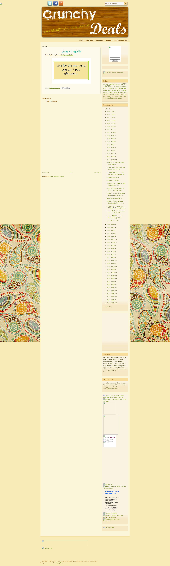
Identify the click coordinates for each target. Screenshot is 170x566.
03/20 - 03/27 (111, 270)
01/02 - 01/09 (111, 303)
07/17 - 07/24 (111, 157)
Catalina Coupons (121, 86)
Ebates (105, 88)
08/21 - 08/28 (111, 142)
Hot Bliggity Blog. (58, 563)
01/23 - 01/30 (111, 294)
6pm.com (105, 84)
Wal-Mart (119, 98)
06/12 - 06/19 (111, 233)
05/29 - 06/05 (111, 239)
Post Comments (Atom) (57, 176)
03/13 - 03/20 (111, 273)
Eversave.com (113, 88)
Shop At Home (112, 96)
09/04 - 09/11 (111, 136)
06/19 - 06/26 (111, 230)
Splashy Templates (78, 561)
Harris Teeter (113, 92)
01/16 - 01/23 (111, 297)
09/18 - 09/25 (111, 129)
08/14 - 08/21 (111, 145)
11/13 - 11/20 (111, 117)
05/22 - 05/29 (111, 242)
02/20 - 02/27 (111, 282)
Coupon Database (121, 40)
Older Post (97, 172)
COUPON (122, 84)
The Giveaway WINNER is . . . (115, 198)
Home (81, 40)
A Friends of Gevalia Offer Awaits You (112, 492)
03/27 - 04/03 (111, 267)
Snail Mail (123, 96)
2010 (107, 306)
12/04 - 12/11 (111, 111)
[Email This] (62, 88)
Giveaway (106, 90)
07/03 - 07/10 (111, 224)
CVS (113, 86)
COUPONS (107, 86)
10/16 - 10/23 (111, 120)
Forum (108, 40)
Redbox (111, 94)
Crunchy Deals (56, 561)
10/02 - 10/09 (111, 123)
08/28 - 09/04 (111, 139)
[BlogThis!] (63, 88)
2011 (107, 109)
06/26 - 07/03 (111, 227)
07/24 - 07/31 (111, 154)
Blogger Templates (66, 561)
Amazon (112, 84)
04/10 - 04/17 (111, 260)
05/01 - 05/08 (111, 251)
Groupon (123, 90)
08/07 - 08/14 (111, 148)
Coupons (89, 40)
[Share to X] (65, 88)
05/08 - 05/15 (111, 248)
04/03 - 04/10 (111, 264)
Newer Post (45, 172)
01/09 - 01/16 (111, 300)
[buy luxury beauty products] (109, 439)
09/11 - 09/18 (111, 132)
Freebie (122, 88)
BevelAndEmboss (92, 561)
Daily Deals (99, 40)
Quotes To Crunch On (113, 180)
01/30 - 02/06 (111, 291)
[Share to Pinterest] (69, 88)
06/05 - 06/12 (111, 236)
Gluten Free (116, 90)
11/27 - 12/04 (111, 114)
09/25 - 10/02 (111, 126)
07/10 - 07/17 (111, 160)
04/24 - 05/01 (111, 254)
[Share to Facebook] (67, 88)
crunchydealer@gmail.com (111, 388)
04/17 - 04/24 (111, 258)
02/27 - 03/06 (111, 279)
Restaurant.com (119, 94)
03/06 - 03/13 (111, 276)
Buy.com (117, 84)
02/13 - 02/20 (111, 285)
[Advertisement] (57, 157)
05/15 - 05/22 (111, 245)
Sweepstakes (108, 98)
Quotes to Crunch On (54, 88)
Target (115, 98)
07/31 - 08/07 (111, 151)
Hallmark (105, 92)
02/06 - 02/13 (111, 288)
